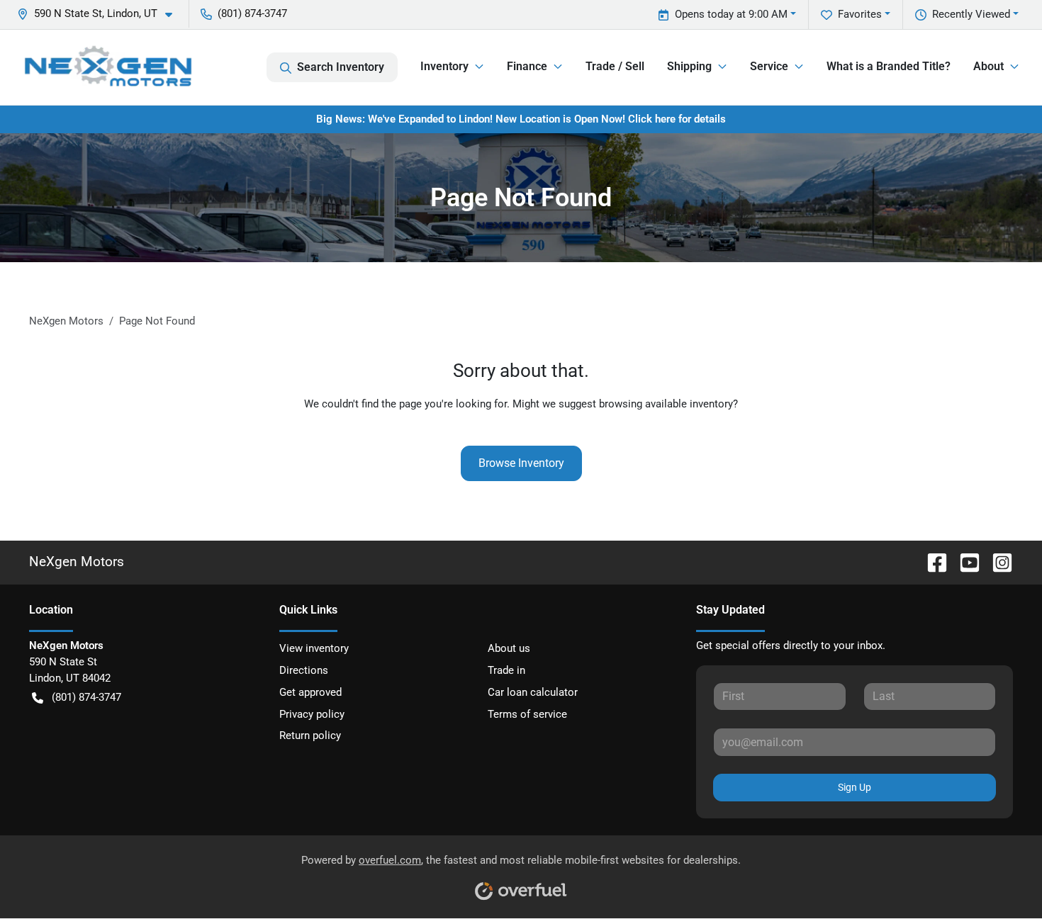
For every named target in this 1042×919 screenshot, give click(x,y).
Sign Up (854, 787)
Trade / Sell (615, 66)
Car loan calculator (533, 692)
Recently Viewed (971, 14)
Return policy (310, 735)
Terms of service (527, 714)
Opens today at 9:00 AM (731, 14)
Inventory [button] (444, 66)
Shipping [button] (689, 66)
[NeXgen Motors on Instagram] (996, 561)
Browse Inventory (521, 463)
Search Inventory (340, 67)
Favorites (860, 14)
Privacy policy (311, 714)
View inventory (314, 648)
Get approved (310, 692)
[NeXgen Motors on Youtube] (964, 561)
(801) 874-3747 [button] (252, 13)
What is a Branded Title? (889, 66)
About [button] (988, 66)
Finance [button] (527, 66)
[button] (100, 14)
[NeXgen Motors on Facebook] (931, 561)
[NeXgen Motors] (107, 67)
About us (509, 648)
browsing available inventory (666, 404)
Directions (303, 670)
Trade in (506, 670)
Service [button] (769, 66)
